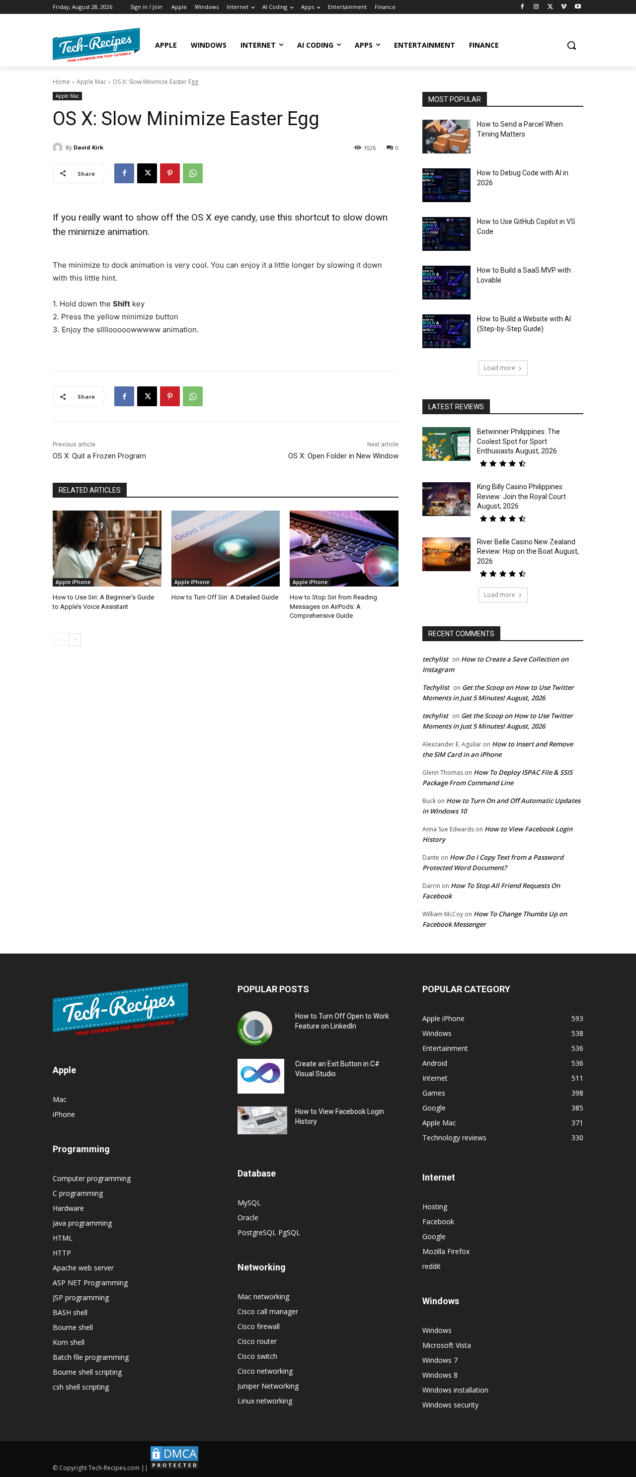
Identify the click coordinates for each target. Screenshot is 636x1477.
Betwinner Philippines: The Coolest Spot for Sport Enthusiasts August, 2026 (518, 441)
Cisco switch (257, 1356)
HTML (63, 1238)
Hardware (68, 1208)
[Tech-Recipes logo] (96, 45)
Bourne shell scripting (87, 1372)
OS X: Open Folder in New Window (343, 455)
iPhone (64, 1114)
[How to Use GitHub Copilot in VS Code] (446, 234)
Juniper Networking (268, 1386)
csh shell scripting (81, 1387)
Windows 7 (440, 1360)
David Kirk (88, 147)
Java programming (82, 1223)
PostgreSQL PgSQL (269, 1232)
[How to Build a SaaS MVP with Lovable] (446, 282)
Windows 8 (440, 1375)
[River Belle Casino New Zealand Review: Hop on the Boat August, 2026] (446, 554)
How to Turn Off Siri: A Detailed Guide (224, 597)
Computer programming (92, 1178)
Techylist (435, 687)
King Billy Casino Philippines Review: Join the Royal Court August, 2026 (521, 496)
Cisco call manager (268, 1311)
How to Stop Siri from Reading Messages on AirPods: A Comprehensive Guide (333, 606)
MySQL (249, 1202)
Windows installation (455, 1390)
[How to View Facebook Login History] (262, 1121)
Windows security (450, 1404)
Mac (60, 1099)
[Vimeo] (563, 7)
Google (434, 1236)
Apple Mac (91, 81)
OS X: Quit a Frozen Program (99, 455)
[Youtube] (577, 7)
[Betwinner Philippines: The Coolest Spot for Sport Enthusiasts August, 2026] (446, 444)
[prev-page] (59, 639)
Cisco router (257, 1341)
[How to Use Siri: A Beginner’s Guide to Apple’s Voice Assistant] (107, 549)
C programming (78, 1193)
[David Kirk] (59, 147)
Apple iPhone (73, 582)
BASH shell (70, 1312)
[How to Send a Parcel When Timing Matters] (446, 136)
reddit (431, 1266)
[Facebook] (522, 7)
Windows (437, 1330)
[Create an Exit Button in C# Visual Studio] (261, 1076)
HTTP (62, 1252)
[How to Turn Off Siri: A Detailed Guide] (225, 549)
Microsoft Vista (446, 1345)
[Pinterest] (170, 173)
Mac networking (263, 1296)
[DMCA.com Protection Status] (174, 1468)
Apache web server (83, 1267)
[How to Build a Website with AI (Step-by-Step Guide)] (446, 331)
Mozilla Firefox (446, 1251)
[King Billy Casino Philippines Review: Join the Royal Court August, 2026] (446, 499)
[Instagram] (536, 7)
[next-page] (75, 639)
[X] (550, 7)
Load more (499, 368)
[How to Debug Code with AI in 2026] (446, 185)
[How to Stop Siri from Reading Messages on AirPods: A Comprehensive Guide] (344, 549)
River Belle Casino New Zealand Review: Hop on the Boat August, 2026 (528, 551)
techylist (435, 659)
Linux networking (265, 1400)
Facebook (438, 1221)
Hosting (434, 1206)
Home (61, 81)
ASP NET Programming (90, 1282)
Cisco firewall (259, 1326)
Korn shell (68, 1342)
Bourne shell (73, 1327)
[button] (571, 45)
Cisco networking (265, 1371)
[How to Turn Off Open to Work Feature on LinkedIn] (255, 1028)
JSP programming (81, 1297)
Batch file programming (91, 1357)
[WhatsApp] (193, 173)
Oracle (248, 1217)
